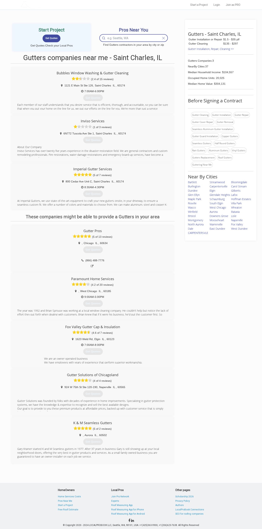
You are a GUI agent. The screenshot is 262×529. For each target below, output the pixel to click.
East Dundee (217, 228)
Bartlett (192, 182)
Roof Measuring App (122, 505)
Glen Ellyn (194, 195)
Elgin (212, 190)
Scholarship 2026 (184, 496)
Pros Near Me (65, 501)
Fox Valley (237, 224)
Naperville (237, 220)
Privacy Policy (182, 501)
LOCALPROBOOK (43, 5)
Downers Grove (219, 216)
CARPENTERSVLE (198, 233)
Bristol (192, 216)
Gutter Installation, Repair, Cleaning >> (211, 49)
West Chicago (218, 207)
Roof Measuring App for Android (128, 513)
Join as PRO (233, 4)
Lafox (234, 195)
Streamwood (217, 182)
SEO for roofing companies (189, 513)
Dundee (193, 190)
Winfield (192, 212)
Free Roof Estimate (68, 509)
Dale (190, 228)
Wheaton (236, 207)
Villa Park (236, 203)
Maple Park (194, 199)
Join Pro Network (120, 496)
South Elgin (216, 203)
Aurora (214, 212)
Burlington (194, 186)
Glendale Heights (220, 195)
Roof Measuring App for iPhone (127, 509)
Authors (179, 505)
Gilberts (236, 190)
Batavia (235, 212)
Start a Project (199, 4)
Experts (115, 501)
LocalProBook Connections (189, 509)
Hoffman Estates (241, 199)
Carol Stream (239, 186)
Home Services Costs (69, 496)
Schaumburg (217, 199)
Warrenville (216, 224)
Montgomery (195, 220)
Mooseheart (217, 220)
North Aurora (196, 224)
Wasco (192, 207)
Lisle (233, 216)
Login (216, 4)
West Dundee (239, 228)
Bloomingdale (239, 182)
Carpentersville (218, 186)
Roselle (192, 203)
